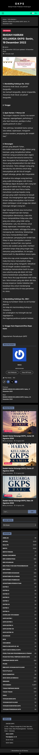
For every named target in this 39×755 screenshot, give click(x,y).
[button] (3, 13)
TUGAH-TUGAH (7, 692)
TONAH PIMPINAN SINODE (11, 688)
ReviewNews (15, 750)
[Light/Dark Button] (32, 13)
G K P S (19, 3)
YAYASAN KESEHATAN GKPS (12, 706)
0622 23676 (9, 734)
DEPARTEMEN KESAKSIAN (11, 573)
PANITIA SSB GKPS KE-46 (11, 646)
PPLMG (5, 664)
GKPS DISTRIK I (7, 618)
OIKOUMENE (7, 643)
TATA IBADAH (6, 30)
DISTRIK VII (6, 604)
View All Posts (26, 372)
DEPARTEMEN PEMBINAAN (11, 580)
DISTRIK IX (6, 597)
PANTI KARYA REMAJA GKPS (12, 650)
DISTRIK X (6, 608)
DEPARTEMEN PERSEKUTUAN (12, 583)
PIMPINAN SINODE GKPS (10, 660)
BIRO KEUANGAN (8, 562)
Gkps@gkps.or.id (11, 737)
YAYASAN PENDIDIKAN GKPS (12, 709)
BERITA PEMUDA (8, 552)
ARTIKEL (5, 541)
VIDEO (5, 695)
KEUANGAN (6, 636)
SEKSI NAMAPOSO (8, 674)
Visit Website (12, 372)
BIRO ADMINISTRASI (9, 559)
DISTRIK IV (6, 594)
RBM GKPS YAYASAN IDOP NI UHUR (13, 667)
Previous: (16, 389)
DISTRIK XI (6, 611)
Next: (17, 397)
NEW (4, 639)
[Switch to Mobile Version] (19, 754)
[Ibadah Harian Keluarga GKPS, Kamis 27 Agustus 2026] (19, 454)
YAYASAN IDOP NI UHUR (10, 702)
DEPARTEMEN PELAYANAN (11, 576)
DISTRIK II (6, 587)
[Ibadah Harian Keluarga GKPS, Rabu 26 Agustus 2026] (19, 487)
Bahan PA (6, 545)
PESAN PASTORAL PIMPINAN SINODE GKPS (16, 657)
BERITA (5, 548)
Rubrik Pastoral (7, 671)
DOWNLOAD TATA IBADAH (11, 615)
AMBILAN (6, 538)
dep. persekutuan (8, 441)
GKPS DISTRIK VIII (8, 629)
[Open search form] (35, 13)
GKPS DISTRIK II (8, 622)
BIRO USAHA (6, 569)
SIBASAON (6, 681)
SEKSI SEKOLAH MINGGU (10, 678)
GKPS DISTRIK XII (8, 632)
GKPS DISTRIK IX (8, 625)
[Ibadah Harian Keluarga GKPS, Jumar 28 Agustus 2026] (19, 422)
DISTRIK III (6, 590)
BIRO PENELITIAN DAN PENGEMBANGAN (15, 566)
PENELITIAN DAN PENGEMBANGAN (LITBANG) (17, 653)
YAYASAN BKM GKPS (9, 699)
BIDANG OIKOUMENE (9, 555)
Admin (6, 47)
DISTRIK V (6, 601)
